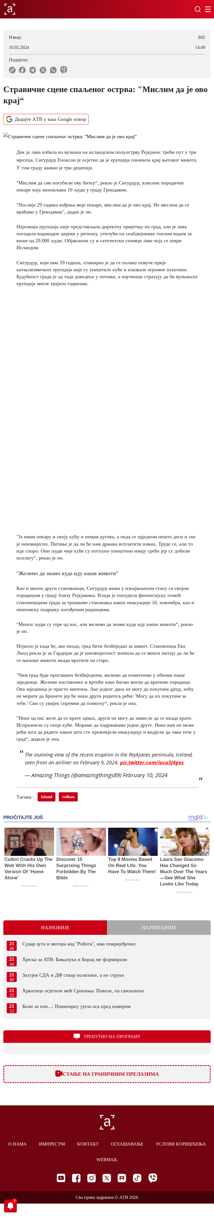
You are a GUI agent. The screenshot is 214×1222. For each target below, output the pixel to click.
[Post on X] (43, 70)
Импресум (52, 1144)
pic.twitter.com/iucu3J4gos (152, 762)
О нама (17, 1144)
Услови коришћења (181, 1144)
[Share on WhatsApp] (53, 70)
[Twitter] (107, 1178)
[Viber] (152, 1178)
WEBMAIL (107, 1159)
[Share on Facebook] (22, 70)
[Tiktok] (137, 1178)
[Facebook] (76, 1178)
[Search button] (197, 9)
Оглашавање (127, 1144)
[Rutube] (122, 1178)
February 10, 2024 (145, 775)
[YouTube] (61, 1178)
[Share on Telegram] (32, 70)
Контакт (88, 1144)
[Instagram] (91, 1178)
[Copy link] (12, 70)
